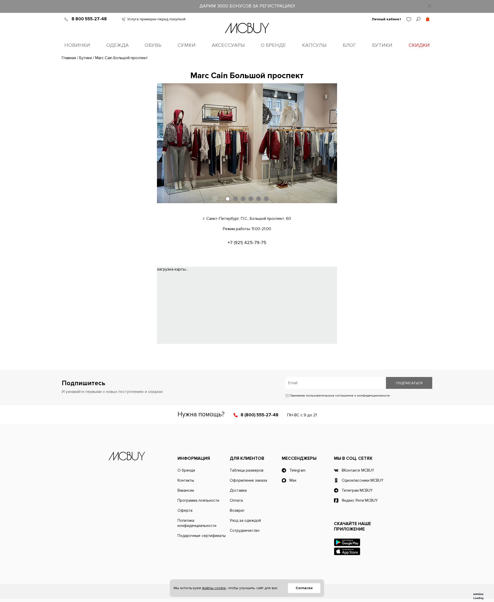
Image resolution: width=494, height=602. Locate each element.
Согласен (304, 588)
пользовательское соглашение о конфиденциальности (348, 396)
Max (292, 480)
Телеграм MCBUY (357, 490)
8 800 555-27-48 (89, 19)
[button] (227, 198)
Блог (349, 45)
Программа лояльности (198, 500)
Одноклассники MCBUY (362, 480)
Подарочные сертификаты (202, 535)
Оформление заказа (248, 480)
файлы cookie (214, 588)
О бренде (273, 45)
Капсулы (314, 45)
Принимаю (339, 396)
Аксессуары (228, 45)
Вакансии (186, 490)
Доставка (238, 490)
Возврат (237, 510)
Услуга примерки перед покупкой (156, 19)
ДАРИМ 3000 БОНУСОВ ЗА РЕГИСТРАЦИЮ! (247, 6)
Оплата (236, 500)
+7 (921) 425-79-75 (247, 242)
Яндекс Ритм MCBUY (360, 500)
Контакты (186, 480)
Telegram (297, 470)
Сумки (187, 45)
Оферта (185, 510)
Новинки (77, 45)
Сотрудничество (245, 530)
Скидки (419, 45)
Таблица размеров (246, 470)
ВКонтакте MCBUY (358, 470)
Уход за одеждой (245, 520)
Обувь (153, 45)
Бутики (382, 45)
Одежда (117, 45)
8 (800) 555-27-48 (259, 415)
